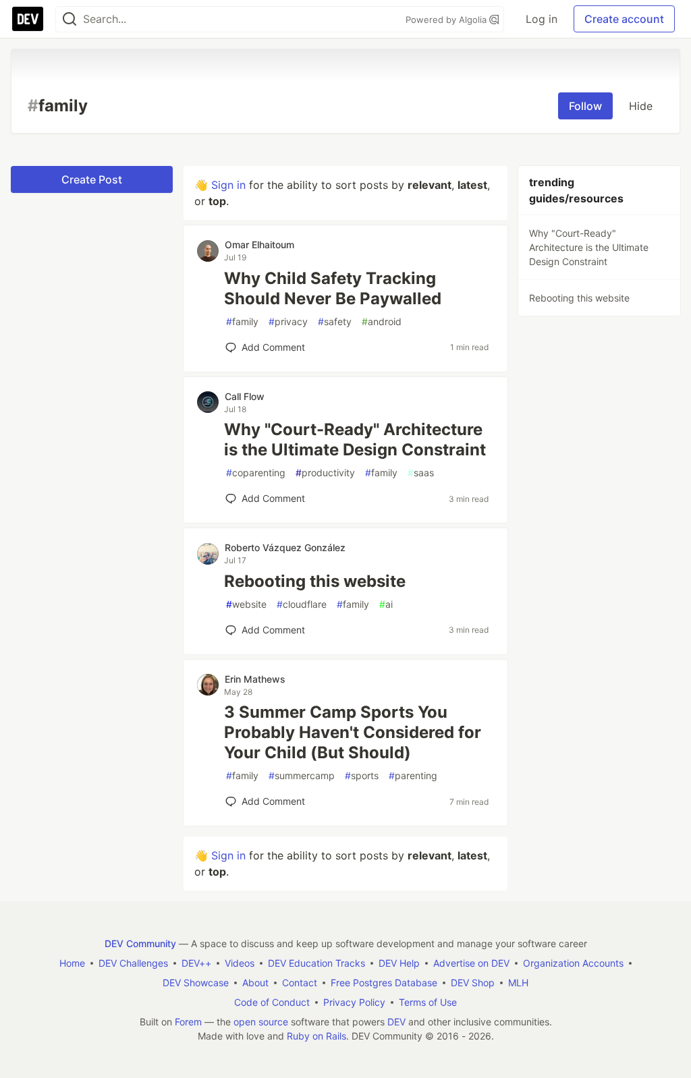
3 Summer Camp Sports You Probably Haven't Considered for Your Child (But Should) (352, 732)
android (382, 321)
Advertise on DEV (471, 963)
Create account (624, 19)
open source (260, 1021)
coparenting (255, 472)
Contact (299, 982)
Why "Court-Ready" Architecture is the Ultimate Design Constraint (355, 439)
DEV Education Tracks (316, 963)
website (246, 604)
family (242, 321)
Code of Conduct (272, 1002)
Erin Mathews (255, 679)
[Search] (69, 19)
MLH (518, 982)
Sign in (228, 185)
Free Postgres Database (384, 982)
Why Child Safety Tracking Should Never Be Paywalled (332, 288)
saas (421, 472)
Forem (188, 1021)
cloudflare (302, 604)
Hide (641, 106)
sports (362, 775)
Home (72, 963)
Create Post (91, 179)
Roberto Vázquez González (285, 547)
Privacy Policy (354, 1002)
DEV (396, 1021)
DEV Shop (473, 982)
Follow (585, 106)
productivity (325, 472)
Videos (239, 963)
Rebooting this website (315, 581)
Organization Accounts (573, 963)
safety (335, 321)
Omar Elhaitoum (259, 244)
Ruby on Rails (316, 1036)
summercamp (302, 775)
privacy (288, 321)
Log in (541, 19)
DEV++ (196, 963)
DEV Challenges (133, 963)
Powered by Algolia (447, 19)
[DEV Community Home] (28, 18)
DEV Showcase (196, 982)
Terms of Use (428, 1002)
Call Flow (245, 396)
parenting (413, 775)
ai (386, 604)
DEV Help (399, 963)
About (255, 982)
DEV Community (140, 943)
